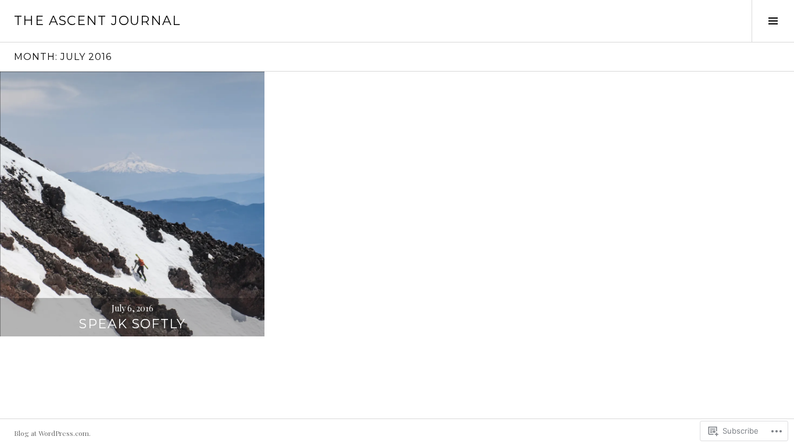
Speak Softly (132, 324)
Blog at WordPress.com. (52, 433)
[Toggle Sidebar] (773, 21)
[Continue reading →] (132, 204)
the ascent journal (97, 21)
